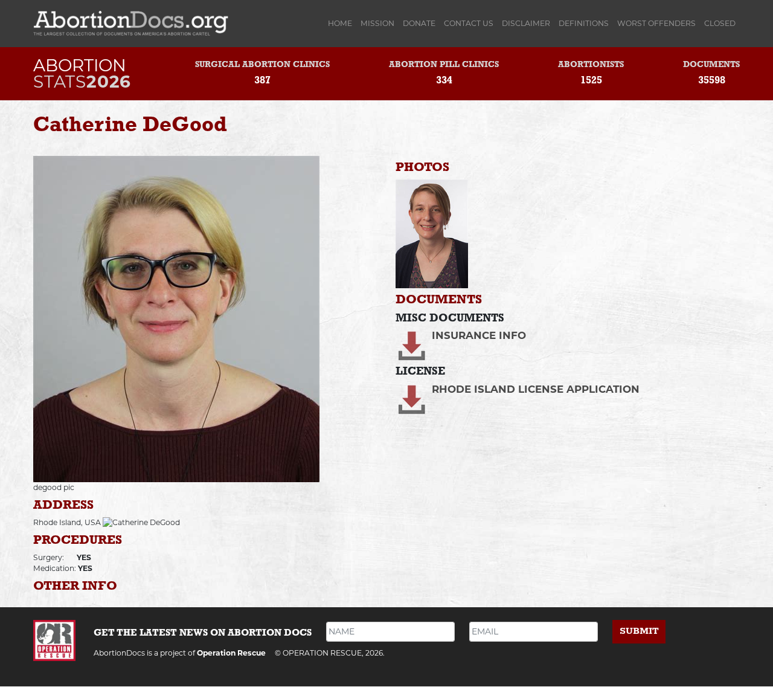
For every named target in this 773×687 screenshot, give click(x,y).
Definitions (584, 23)
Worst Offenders (656, 23)
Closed (720, 23)
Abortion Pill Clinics (444, 64)
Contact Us (468, 23)
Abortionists (591, 64)
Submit (639, 631)
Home (342, 23)
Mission (377, 23)
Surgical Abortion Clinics (262, 64)
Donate (419, 23)
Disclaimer (526, 23)
